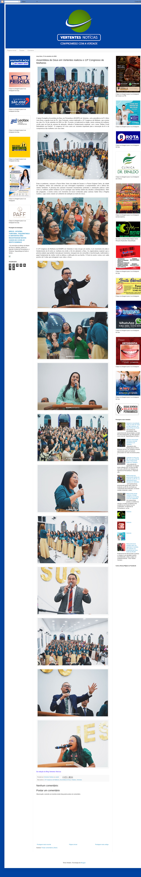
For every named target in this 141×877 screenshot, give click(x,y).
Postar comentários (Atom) (49, 847)
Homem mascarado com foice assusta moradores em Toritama (132, 442)
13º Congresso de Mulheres (51, 779)
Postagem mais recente (44, 844)
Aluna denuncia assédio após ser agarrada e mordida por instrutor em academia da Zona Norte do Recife (132, 548)
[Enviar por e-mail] (63, 777)
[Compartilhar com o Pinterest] (72, 777)
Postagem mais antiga (102, 844)
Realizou (74, 779)
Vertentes (79, 779)
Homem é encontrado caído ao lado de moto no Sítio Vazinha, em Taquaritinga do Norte (133, 425)
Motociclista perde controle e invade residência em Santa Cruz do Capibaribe (132, 496)
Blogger (83, 863)
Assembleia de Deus (65, 779)
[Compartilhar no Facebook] (70, 777)
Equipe (21, 50)
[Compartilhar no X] (68, 777)
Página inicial (11, 50)
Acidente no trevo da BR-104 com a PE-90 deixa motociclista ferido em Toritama (132, 460)
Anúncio (128, 511)
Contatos (31, 50)
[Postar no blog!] (66, 777)
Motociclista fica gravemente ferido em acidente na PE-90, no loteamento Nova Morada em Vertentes (133, 479)
